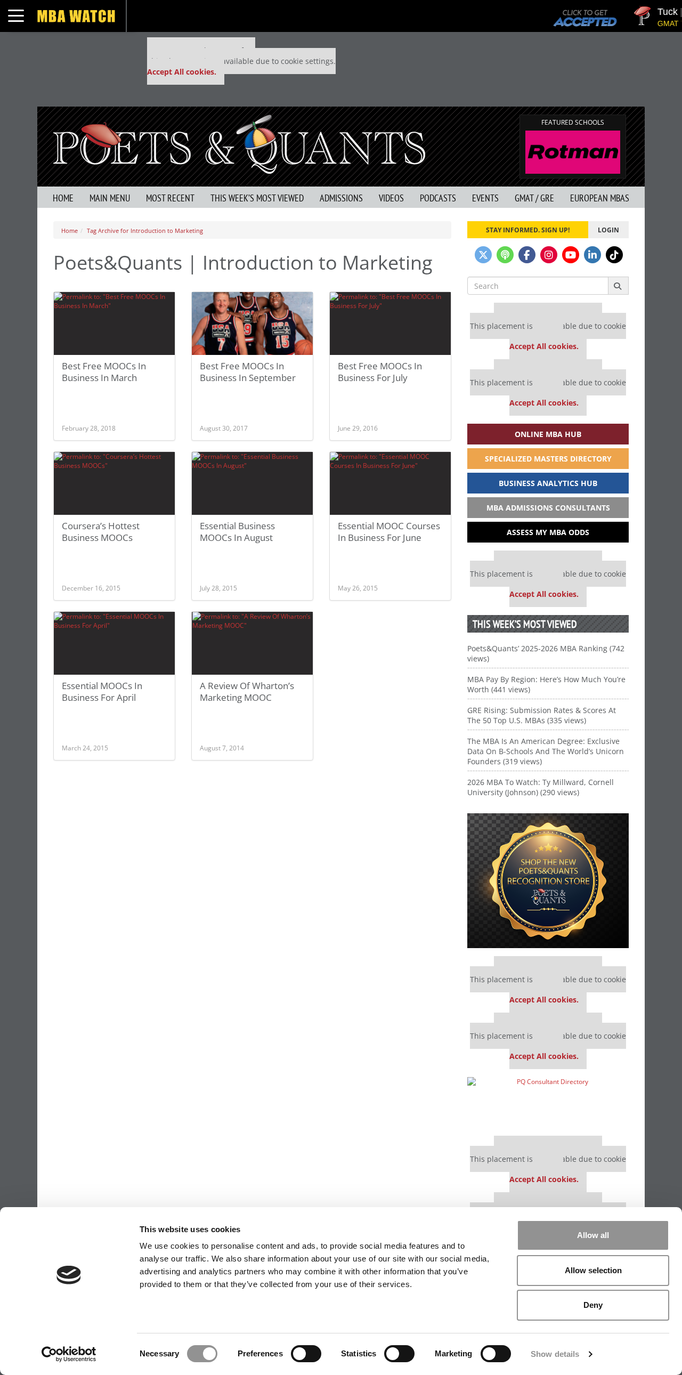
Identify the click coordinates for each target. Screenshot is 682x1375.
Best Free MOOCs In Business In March (104, 372)
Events (485, 198)
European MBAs (599, 198)
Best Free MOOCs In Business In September (248, 372)
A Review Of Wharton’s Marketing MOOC (247, 691)
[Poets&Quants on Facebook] (526, 254)
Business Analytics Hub (548, 483)
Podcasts (438, 198)
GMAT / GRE (534, 198)
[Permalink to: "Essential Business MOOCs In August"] (252, 483)
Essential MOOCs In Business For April (102, 691)
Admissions (341, 198)
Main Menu (110, 198)
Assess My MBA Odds (548, 532)
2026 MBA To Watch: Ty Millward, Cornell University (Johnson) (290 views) (540, 787)
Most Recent (170, 198)
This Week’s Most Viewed (257, 198)
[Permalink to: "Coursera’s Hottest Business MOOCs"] (114, 483)
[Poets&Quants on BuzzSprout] (505, 254)
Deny (593, 1304)
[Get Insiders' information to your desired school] (548, 880)
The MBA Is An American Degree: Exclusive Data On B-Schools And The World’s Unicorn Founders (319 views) (545, 751)
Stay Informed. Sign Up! (528, 229)
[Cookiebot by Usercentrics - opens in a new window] (69, 1354)
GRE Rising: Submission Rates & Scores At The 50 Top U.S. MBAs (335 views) (541, 715)
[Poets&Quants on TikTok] (614, 254)
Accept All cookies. (181, 72)
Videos (391, 198)
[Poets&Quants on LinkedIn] (592, 254)
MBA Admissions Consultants (548, 508)
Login (608, 229)
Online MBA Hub (548, 434)
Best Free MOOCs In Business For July (380, 372)
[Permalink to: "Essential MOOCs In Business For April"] (114, 643)
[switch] (306, 1353)
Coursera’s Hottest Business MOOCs (101, 532)
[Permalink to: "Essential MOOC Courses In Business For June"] (390, 483)
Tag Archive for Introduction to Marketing (145, 230)
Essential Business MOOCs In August (237, 532)
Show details (555, 1353)
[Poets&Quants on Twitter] (483, 254)
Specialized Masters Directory (548, 459)
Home (63, 198)
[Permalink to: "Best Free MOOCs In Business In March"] (114, 323)
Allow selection (593, 1270)
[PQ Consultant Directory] (548, 1102)
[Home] (239, 143)
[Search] (618, 286)
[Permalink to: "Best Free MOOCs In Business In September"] (252, 323)
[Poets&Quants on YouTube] (570, 254)
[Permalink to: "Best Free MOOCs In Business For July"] (390, 323)
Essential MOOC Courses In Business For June (389, 532)
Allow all (593, 1235)
